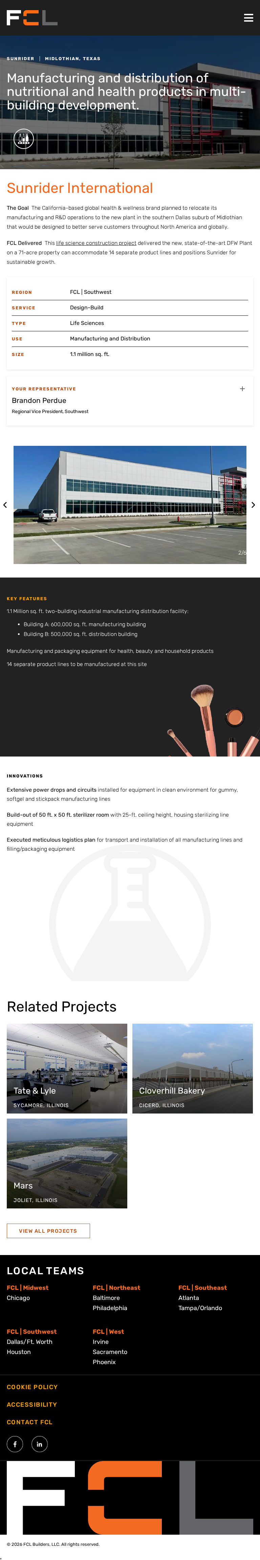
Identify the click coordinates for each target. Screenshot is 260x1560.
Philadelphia (110, 1308)
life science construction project (96, 243)
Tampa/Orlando (200, 1308)
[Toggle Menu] (248, 18)
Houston (19, 1352)
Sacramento (110, 1352)
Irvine (101, 1342)
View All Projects (48, 1231)
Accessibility (32, 1404)
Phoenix (104, 1362)
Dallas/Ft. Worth (29, 1342)
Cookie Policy (32, 1387)
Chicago (18, 1298)
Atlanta (188, 1298)
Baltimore (106, 1298)
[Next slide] (253, 505)
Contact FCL (30, 1422)
